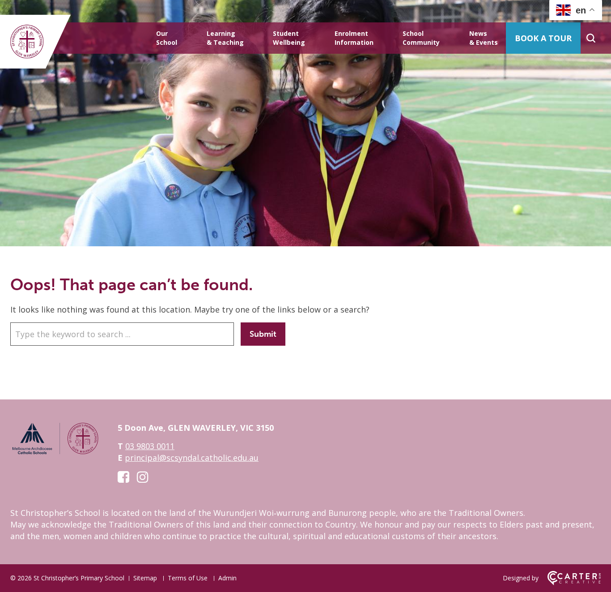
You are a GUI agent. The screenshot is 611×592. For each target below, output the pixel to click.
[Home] (55, 452)
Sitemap (145, 578)
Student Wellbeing (289, 38)
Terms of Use (188, 578)
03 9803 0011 (149, 446)
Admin (227, 578)
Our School (166, 38)
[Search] (591, 38)
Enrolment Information (354, 38)
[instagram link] (143, 477)
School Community (421, 38)
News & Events (483, 38)
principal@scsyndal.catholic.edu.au (192, 457)
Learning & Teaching (225, 38)
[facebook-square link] (123, 477)
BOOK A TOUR (543, 38)
